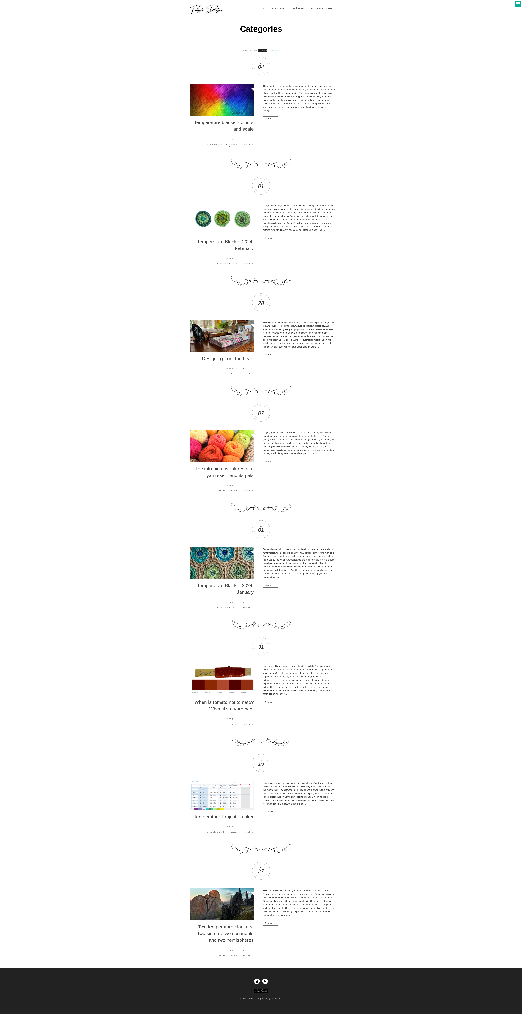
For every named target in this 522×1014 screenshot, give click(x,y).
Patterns (259, 8)
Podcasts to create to (303, 8)
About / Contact (324, 8)
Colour (234, 724)
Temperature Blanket (278, 8)
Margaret (233, 139)
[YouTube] (257, 981)
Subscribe (275, 50)
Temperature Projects (226, 147)
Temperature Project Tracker (224, 816)
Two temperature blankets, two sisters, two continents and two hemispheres (226, 933)
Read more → (270, 119)
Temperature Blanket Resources (221, 144)
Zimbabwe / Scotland (227, 491)
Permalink (248, 144)
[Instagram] (265, 981)
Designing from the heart (228, 358)
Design (234, 374)
